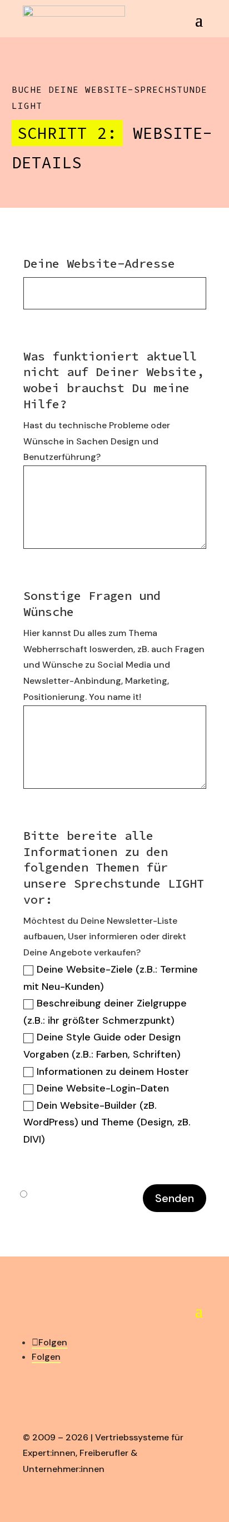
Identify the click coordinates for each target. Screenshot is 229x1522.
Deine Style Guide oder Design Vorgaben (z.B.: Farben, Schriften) (102, 1045)
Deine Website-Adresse (99, 263)
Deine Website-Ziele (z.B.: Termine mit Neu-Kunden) (110, 978)
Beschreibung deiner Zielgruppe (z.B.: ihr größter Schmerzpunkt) (105, 1012)
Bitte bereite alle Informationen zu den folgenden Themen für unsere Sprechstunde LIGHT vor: (113, 867)
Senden (174, 1198)
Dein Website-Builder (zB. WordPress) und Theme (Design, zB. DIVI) (107, 1122)
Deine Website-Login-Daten (103, 1088)
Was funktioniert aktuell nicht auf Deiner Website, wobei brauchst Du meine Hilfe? (113, 380)
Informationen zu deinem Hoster (113, 1071)
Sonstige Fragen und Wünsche (92, 603)
